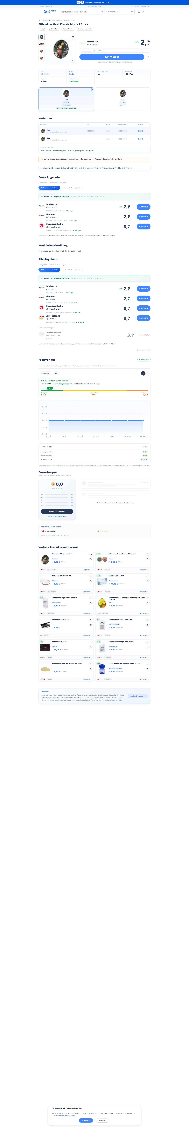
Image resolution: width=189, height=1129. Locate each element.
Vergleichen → (87, 570)
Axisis (71, 74)
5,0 (42, 29)
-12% (137, 42)
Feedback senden (136, 696)
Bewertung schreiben (57, 511)
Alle (56, 373)
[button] (41, 37)
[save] (72, 37)
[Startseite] (39, 20)
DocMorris (92, 41)
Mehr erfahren (110, 235)
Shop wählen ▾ (45, 373)
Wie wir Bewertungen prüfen (57, 516)
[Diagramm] (143, 373)
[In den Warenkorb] (91, 559)
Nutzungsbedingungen (66, 1115)
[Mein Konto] (143, 11)
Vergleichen (69, 29)
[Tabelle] (148, 373)
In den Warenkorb (86, 29)
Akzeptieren (86, 1120)
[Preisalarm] (147, 57)
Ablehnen (102, 1120)
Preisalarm (55, 29)
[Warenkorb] (139, 11)
